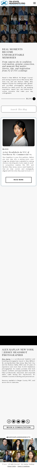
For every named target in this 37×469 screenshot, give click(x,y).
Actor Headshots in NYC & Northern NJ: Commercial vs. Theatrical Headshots (17, 154)
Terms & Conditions (24, 466)
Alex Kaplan (6, 359)
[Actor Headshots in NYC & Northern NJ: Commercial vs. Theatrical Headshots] (19, 132)
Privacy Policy (11, 466)
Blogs (5, 149)
